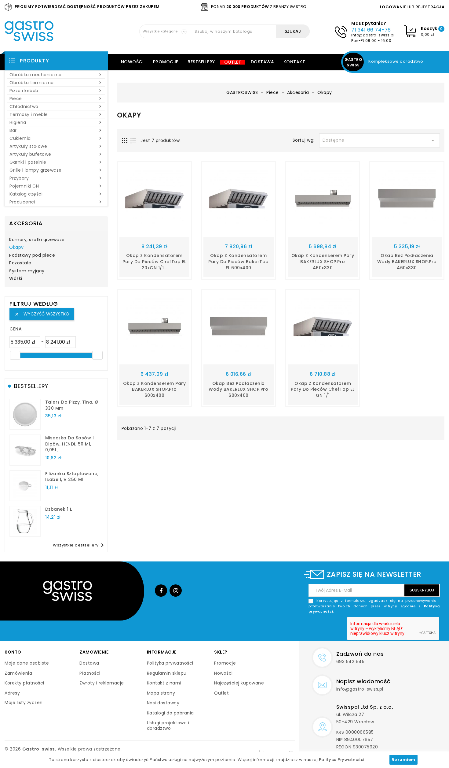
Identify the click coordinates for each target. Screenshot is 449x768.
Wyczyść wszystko (41, 314)
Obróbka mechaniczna (56, 75)
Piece (56, 98)
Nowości (132, 62)
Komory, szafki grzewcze (37, 240)
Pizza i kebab (56, 91)
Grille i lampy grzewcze (56, 170)
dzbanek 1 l (58, 509)
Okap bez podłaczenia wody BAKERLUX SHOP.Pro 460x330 (407, 261)
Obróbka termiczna (56, 83)
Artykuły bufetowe (56, 154)
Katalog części (56, 194)
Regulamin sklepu (167, 673)
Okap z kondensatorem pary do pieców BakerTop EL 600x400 (238, 261)
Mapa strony (161, 693)
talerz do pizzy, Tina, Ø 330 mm (72, 405)
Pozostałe (20, 263)
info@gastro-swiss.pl (372, 35)
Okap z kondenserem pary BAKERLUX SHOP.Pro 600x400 (154, 389)
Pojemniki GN (56, 186)
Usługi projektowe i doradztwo (168, 725)
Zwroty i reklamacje (101, 683)
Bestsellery (201, 62)
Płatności (89, 673)
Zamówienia (18, 673)
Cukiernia (56, 138)
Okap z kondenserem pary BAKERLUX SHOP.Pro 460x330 (322, 261)
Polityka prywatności (170, 663)
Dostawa (262, 62)
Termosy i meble (56, 114)
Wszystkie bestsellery (79, 545)
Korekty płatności (24, 683)
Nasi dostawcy (163, 703)
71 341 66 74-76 (371, 29)
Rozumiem (403, 759)
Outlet (232, 62)
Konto (13, 652)
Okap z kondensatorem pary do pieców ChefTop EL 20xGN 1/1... (154, 261)
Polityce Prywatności (341, 759)
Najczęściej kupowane (239, 683)
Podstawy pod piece (32, 255)
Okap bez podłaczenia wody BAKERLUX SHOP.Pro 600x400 (238, 389)
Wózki (15, 278)
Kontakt (294, 62)
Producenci (56, 202)
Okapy (16, 247)
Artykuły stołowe (56, 146)
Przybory (56, 178)
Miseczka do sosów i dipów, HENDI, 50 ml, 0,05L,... (69, 444)
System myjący (27, 271)
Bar (56, 130)
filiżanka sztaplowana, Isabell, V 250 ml (72, 477)
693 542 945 (350, 661)
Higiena (56, 122)
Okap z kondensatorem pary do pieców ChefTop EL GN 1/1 (323, 389)
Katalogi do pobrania (170, 713)
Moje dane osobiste (27, 663)
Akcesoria (26, 223)
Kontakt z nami (164, 683)
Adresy (12, 693)
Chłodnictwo (56, 106)
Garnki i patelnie (56, 162)
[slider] (15, 355)
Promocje (165, 62)
